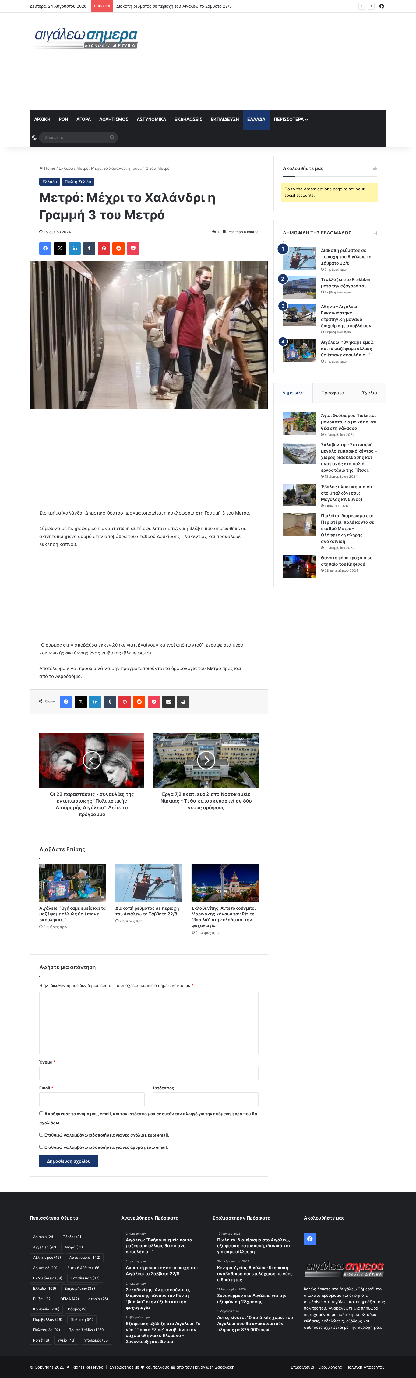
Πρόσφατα (332, 393)
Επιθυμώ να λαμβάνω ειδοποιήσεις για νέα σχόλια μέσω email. (106, 1135)
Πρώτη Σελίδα (78, 181)
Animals (44, 1236)
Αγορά (83, 119)
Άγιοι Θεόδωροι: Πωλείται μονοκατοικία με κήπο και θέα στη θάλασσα (348, 422)
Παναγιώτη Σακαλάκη (213, 1367)
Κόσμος (77, 1309)
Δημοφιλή (293, 393)
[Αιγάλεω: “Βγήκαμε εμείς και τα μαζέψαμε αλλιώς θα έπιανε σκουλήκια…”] (72, 883)
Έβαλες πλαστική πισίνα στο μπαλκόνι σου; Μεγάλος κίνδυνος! (346, 493)
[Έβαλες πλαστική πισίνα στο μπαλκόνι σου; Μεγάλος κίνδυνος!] (299, 495)
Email (46, 1087)
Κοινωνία (46, 1309)
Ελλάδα (256, 119)
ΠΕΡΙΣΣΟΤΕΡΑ (289, 119)
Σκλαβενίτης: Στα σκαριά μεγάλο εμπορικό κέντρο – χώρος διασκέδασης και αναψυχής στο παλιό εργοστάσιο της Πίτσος (349, 457)
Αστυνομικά (151, 119)
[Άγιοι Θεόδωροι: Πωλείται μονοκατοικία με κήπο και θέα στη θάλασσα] (299, 423)
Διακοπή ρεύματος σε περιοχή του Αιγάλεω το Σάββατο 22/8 (346, 257)
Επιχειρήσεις (80, 1288)
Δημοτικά (46, 1267)
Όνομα (47, 1062)
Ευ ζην (42, 1298)
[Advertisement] (269, 61)
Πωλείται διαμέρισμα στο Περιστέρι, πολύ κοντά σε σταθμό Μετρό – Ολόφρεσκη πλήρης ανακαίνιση (347, 528)
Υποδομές (96, 1340)
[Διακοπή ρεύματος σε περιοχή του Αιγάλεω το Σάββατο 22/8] (148, 883)
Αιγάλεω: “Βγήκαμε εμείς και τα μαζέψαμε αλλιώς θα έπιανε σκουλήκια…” (72, 913)
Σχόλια (369, 393)
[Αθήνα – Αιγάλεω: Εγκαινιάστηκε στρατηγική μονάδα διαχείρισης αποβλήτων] (299, 315)
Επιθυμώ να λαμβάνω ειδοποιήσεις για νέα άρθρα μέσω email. (106, 1147)
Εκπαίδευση (225, 119)
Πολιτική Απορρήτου (365, 1367)
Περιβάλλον (47, 1319)
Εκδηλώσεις (188, 119)
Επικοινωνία (302, 1367)
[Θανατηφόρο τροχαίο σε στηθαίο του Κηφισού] (299, 566)
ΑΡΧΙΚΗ (42, 119)
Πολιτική (82, 1319)
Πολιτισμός (46, 1330)
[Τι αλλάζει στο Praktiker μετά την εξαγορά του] (299, 287)
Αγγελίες (44, 1247)
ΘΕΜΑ (69, 1298)
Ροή (63, 119)
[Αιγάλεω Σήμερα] (86, 38)
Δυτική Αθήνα (83, 1267)
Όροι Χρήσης (330, 1367)
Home (49, 168)
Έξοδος (73, 1236)
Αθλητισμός (113, 119)
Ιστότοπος (163, 1087)
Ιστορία (97, 1298)
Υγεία (67, 1340)
